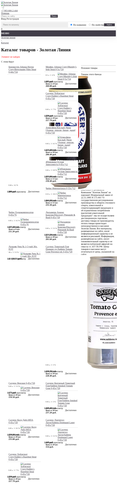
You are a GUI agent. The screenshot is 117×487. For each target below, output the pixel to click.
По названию (79, 25)
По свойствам (98, 25)
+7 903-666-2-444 (9, 10)
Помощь (5, 13)
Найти (109, 25)
